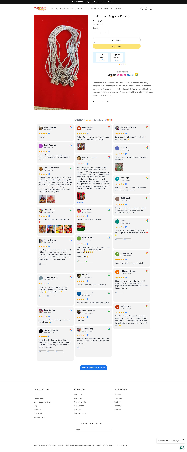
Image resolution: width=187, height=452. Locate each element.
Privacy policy (100, 445)
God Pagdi (78, 398)
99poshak (42, 445)
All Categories (39, 398)
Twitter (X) (118, 406)
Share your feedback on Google (93, 368)
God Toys (77, 409)
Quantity (96, 28)
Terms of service (122, 445)
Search (36, 394)
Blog (35, 406)
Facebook (117, 394)
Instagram (118, 398)
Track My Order (39, 417)
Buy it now (116, 46)
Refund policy (110, 445)
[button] (96, 8)
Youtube (117, 402)
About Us (37, 409)
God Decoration (80, 413)
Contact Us (38, 413)
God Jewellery (79, 406)
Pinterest (117, 409)
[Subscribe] (110, 429)
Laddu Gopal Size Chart (42, 402)
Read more (80, 202)
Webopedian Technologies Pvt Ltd (83, 445)
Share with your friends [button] (103, 102)
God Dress (78, 394)
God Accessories (80, 402)
